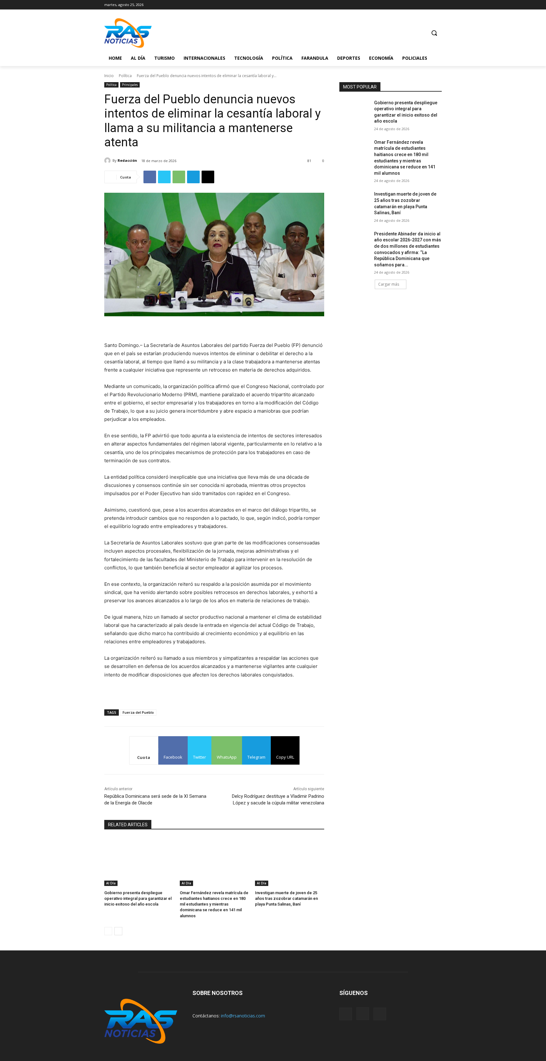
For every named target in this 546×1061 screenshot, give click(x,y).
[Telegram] (193, 177)
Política (125, 75)
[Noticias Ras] (154, 33)
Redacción (127, 160)
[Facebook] (420, 4)
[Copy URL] (208, 177)
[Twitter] (438, 4)
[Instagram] (429, 4)
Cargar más (388, 284)
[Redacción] (108, 160)
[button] (434, 32)
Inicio (109, 75)
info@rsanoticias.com (243, 1016)
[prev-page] (108, 931)
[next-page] (118, 931)
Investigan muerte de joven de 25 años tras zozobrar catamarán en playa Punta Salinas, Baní (286, 898)
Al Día (111, 883)
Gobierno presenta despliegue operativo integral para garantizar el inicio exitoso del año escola (138, 898)
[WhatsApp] (179, 177)
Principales (130, 84)
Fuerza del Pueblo (138, 712)
